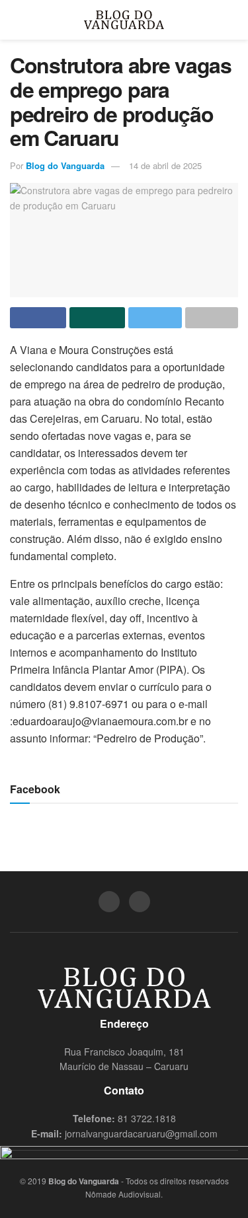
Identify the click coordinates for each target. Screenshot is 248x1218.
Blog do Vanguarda (65, 165)
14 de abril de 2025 (165, 165)
